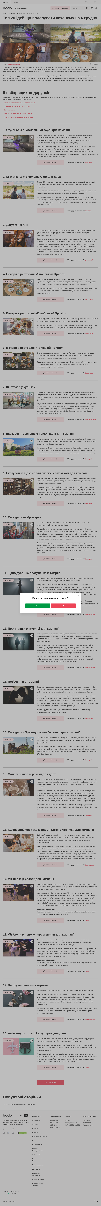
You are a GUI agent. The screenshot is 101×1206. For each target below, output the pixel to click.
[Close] (78, 595)
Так (37, 606)
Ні (63, 606)
